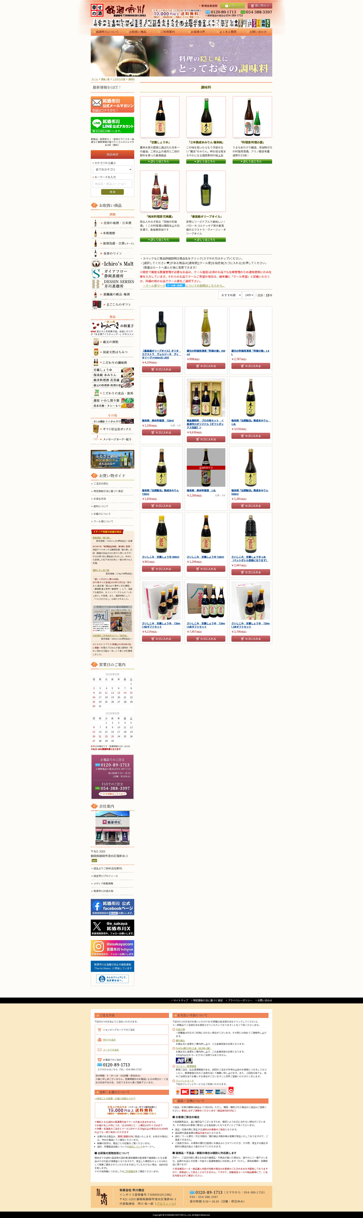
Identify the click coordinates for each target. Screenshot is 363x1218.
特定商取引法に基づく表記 (108, 491)
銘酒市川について (107, 32)
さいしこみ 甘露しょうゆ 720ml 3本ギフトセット (161, 625)
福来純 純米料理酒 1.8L (201, 490)
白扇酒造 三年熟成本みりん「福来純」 (110, 635)
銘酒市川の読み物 (103, 891)
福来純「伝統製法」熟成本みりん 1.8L (250, 422)
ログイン (234, 5)
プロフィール (166, 1204)
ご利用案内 (168, 32)
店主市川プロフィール (106, 876)
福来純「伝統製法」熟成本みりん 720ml (160, 492)
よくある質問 (227, 32)
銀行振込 (180, 1040)
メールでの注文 (111, 1049)
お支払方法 (100, 498)
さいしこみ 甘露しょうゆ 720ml (205, 557)
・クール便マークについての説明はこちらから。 (184, 285)
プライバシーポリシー (240, 1000)
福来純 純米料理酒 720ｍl (158, 420)
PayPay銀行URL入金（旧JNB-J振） (194, 1048)
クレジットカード (185, 1080)
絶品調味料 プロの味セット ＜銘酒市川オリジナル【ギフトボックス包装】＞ (205, 424)
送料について (101, 506)
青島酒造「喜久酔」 (102, 537)
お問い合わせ (258, 32)
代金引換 (180, 1029)
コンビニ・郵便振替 (186, 1066)
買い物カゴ (262, 5)
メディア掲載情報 (103, 883)
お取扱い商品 (137, 32)
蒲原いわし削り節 (101, 570)
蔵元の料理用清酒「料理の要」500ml (206, 352)
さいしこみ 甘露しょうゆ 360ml (160, 557)
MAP (94, 860)
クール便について (103, 521)
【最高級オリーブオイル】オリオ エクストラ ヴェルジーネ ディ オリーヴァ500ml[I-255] (161, 354)
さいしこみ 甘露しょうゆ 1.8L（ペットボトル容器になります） (249, 558)
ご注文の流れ (101, 483)
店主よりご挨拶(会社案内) (108, 868)
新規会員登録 (209, 6)
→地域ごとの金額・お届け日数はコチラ (115, 1098)
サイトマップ (180, 1000)
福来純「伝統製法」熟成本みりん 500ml (249, 492)
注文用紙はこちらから (112, 794)
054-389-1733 (123, 769)
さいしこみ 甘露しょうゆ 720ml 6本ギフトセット (206, 625)
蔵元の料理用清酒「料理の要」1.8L (250, 352)
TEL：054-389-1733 (130, 1069)
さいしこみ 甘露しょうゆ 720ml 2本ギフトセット (250, 625)
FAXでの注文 (109, 1039)
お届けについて (102, 513)
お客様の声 (198, 32)
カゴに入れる (163, 369)
